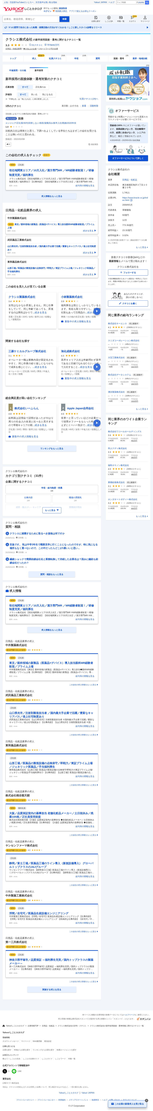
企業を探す (95, 21)
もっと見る (141, 247)
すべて (25, 87)
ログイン (47, 11)
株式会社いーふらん (26, 408)
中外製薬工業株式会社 (19, 895)
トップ (13, 58)
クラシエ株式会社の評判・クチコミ (72, 1026)
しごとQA (109, 21)
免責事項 (95, 1100)
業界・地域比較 (140, 58)
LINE (19, 1071)
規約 (62, 1100)
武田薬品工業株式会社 (19, 695)
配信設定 (48, 1041)
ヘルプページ (129, 1015)
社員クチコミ (57, 57)
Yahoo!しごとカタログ (15, 1026)
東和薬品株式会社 (16, 745)
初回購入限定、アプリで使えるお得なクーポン (75, 11)
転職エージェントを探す (66, 1050)
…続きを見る (39, 312)
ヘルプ (111, 2)
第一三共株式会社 (16, 942)
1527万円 (134, 367)
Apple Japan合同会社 (80, 408)
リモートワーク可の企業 (48, 49)
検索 (147, 2)
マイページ (145, 21)
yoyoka (141, 2)
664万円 (134, 508)
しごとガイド (47, 1059)
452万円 (134, 441)
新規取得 (63, 8)
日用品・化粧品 (129, 180)
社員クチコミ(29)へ (89, 99)
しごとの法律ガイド (31, 1059)
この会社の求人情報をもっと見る (82, 685)
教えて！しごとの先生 (11, 1059)
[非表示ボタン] (146, 1100)
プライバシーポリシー (25, 1100)
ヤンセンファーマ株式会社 (22, 845)
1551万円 (134, 350)
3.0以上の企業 (31, 49)
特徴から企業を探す (22, 1050)
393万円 (134, 457)
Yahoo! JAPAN (100, 2)
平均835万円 (53, 45)
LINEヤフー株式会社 (11, 1083)
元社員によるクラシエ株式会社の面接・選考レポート (27, 114)
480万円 (134, 474)
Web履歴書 (37, 1041)
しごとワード (60, 1059)
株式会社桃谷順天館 (18, 795)
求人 (38, 57)
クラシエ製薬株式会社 (22, 296)
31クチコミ (37, 45)
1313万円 (134, 401)
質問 (98, 58)
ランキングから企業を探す (43, 1050)
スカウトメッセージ (11, 1041)
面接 (20, 118)
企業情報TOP (33, 1026)
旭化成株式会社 (70, 351)
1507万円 (134, 384)
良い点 (34, 94)
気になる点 (47, 94)
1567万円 (134, 333)
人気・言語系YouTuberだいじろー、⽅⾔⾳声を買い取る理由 (30, 2)
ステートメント (78, 1100)
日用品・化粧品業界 (14, 49)
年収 (80, 57)
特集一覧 (120, 21)
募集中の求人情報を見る (78, 321)
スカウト (132, 21)
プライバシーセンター (46, 1100)
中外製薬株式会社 (16, 645)
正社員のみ (40, 87)
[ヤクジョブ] (128, 101)
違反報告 (94, 144)
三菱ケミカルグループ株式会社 (27, 351)
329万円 (134, 491)
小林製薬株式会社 (72, 296)
